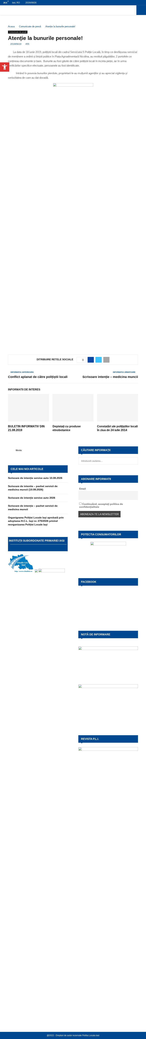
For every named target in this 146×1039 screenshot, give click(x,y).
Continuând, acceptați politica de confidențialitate (101, 505)
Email (82, 488)
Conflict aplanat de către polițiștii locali (37, 377)
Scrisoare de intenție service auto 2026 (31, 497)
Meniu (19, 450)
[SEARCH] (134, 461)
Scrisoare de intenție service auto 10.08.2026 (35, 478)
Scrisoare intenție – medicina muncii (110, 377)
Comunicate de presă (18, 32)
